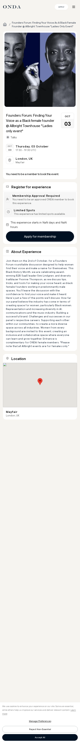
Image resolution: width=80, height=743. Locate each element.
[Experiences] (5, 24)
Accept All (40, 737)
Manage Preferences (40, 721)
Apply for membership (40, 236)
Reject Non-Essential (40, 729)
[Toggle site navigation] (73, 7)
